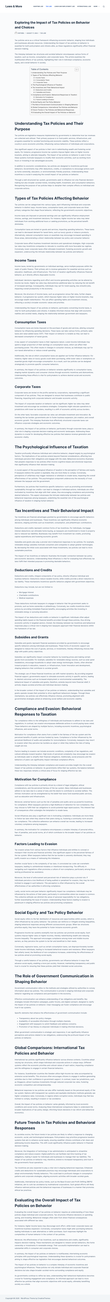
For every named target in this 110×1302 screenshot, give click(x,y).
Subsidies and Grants (43, 92)
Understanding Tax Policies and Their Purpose (49, 73)
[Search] (104, 6)
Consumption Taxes (42, 80)
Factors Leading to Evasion (45, 99)
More (95, 6)
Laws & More (13, 6)
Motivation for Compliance (44, 97)
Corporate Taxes (41, 82)
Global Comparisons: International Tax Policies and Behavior (55, 107)
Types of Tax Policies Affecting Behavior (47, 75)
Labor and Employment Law (64, 6)
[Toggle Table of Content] (75, 69)
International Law (84, 6)
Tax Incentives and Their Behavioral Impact (48, 87)
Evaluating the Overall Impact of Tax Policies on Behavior (54, 112)
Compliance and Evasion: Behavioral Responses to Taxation (55, 95)
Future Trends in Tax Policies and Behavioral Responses (53, 110)
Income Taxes (40, 78)
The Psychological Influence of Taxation (47, 85)
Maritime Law (38, 6)
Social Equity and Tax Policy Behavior (46, 102)
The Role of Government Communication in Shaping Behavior (55, 105)
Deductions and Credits (44, 90)
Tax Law (49, 6)
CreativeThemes (44, 1298)
